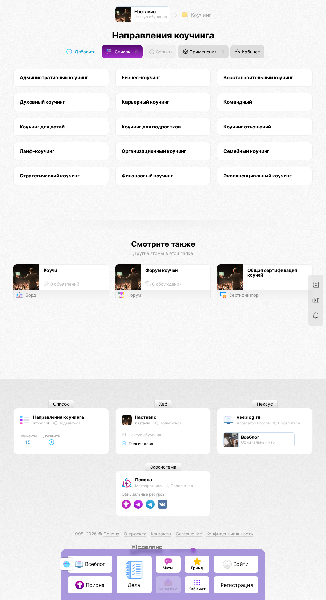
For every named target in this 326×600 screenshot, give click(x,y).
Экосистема (163, 467)
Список (125, 51)
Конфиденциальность (229, 533)
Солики (163, 51)
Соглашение (189, 533)
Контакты (161, 533)
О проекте (135, 533)
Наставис (145, 417)
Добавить (85, 51)
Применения (206, 51)
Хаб (163, 404)
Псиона (143, 479)
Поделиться (69, 423)
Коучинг (200, 15)
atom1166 (41, 423)
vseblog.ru (248, 417)
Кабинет (250, 51)
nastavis (142, 423)
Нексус (265, 404)
